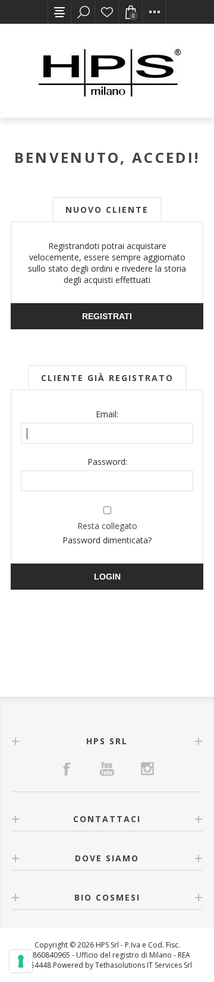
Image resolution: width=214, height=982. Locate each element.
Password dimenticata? (107, 540)
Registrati (107, 316)
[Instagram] (147, 769)
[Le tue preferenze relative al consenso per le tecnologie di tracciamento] (21, 961)
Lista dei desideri (107, 12)
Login (107, 576)
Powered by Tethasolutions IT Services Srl (122, 965)
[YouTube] (107, 769)
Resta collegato (107, 525)
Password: (107, 461)
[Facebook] (66, 769)
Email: (107, 414)
